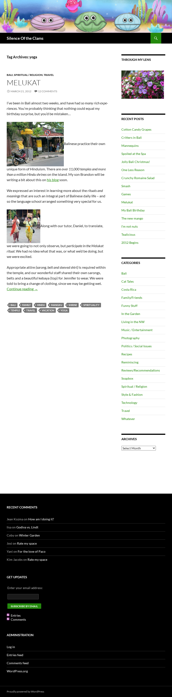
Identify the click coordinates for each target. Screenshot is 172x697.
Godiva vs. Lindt (27, 527)
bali (13, 304)
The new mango (132, 218)
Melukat (24, 82)
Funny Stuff (129, 306)
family (26, 304)
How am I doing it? (41, 519)
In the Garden (130, 314)
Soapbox (127, 378)
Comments (18, 619)
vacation (48, 310)
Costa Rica (128, 289)
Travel (49, 75)
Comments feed (18, 663)
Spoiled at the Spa (133, 154)
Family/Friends (131, 297)
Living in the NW (132, 322)
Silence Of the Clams (25, 38)
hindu (41, 304)
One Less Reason (132, 170)
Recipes (126, 354)
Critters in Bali (131, 137)
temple (15, 310)
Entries (16, 615)
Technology (129, 403)
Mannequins (130, 145)
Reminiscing (129, 362)
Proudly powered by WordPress (25, 691)
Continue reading (22, 289)
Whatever (128, 419)
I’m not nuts (129, 226)
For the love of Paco (31, 551)
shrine (73, 304)
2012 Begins (129, 242)
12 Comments (47, 91)
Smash (125, 186)
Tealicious (128, 234)
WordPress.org (17, 671)
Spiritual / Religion (28, 75)
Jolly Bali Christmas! (135, 162)
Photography (130, 338)
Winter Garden (29, 535)
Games (126, 194)
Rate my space (27, 543)
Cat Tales (127, 281)
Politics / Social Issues (136, 346)
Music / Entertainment (137, 330)
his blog (53, 180)
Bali (10, 75)
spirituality (91, 304)
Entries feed (15, 655)
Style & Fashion (132, 394)
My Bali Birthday (133, 210)
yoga (64, 310)
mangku (56, 304)
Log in (11, 647)
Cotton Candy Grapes (136, 129)
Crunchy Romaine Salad (138, 178)
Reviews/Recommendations (140, 370)
